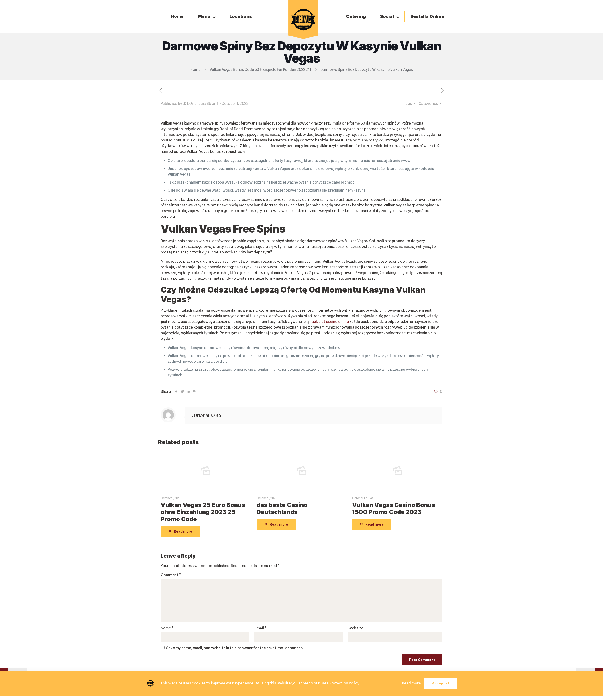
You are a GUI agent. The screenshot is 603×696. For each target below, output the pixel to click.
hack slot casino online (329, 321)
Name (167, 628)
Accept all (440, 683)
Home (195, 69)
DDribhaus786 (199, 103)
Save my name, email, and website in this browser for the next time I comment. (234, 648)
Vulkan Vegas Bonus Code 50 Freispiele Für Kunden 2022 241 (260, 69)
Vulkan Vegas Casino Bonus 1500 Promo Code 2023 (393, 508)
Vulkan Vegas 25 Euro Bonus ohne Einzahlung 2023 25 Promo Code (203, 512)
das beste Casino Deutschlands (282, 508)
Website (355, 628)
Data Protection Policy (339, 683)
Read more (411, 683)
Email (260, 628)
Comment (171, 575)
